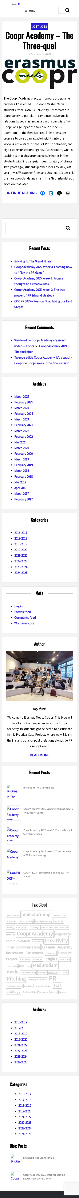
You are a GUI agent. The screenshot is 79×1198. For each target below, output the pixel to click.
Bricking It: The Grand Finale (32, 261)
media (13, 972)
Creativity (56, 940)
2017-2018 (20, 538)
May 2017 (20, 482)
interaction (64, 959)
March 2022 (21, 431)
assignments (13, 915)
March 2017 (21, 494)
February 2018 (23, 477)
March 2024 (21, 408)
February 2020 (23, 454)
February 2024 (23, 414)
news (65, 972)
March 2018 (21, 471)
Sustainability (29, 992)
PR (52, 978)
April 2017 (20, 488)
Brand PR (58, 921)
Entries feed (22, 612)
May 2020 (20, 442)
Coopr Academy (35, 933)
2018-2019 (20, 544)
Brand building (26, 921)
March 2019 (21, 459)
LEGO (21, 966)
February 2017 (23, 499)
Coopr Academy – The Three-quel (39, 40)
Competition (47, 927)
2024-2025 (20, 573)
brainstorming (36, 914)
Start (58, 985)
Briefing (10, 927)
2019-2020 (20, 550)
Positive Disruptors (37, 979)
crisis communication (23, 947)
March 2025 (21, 397)
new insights (54, 972)
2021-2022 (20, 555)
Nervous (42, 972)
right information (43, 986)
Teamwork (43, 992)
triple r (53, 992)
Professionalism (14, 986)
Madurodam (45, 965)
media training (29, 972)
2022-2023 (20, 561)
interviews (12, 966)
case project (21, 927)
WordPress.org (24, 623)
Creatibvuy (37, 941)
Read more (39, 755)
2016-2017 (20, 533)
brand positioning (43, 921)
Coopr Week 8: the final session (48, 363)
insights (51, 959)
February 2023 (23, 425)
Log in (18, 606)
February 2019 (23, 465)
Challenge (34, 927)
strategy (13, 991)
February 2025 (23, 402)
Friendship (51, 953)
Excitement (34, 953)
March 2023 (21, 419)
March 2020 (21, 448)
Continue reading (20, 192)
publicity (28, 986)
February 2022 (23, 437)
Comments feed (25, 618)
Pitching (16, 978)
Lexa (29, 966)
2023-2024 (20, 567)
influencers (25, 959)
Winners (63, 992)
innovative (37, 959)
